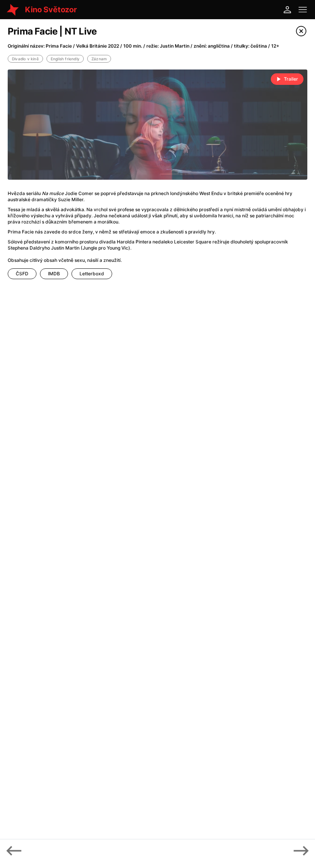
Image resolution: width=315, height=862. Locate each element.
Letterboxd (92, 273)
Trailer (291, 79)
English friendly (65, 58)
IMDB (54, 273)
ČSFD (22, 273)
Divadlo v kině (25, 58)
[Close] (301, 31)
